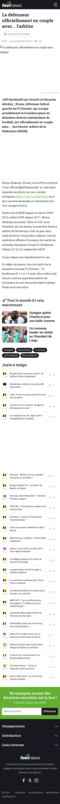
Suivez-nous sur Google (18, 34)
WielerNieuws (52, 792)
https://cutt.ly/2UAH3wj (31, 196)
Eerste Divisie (24, 349)
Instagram (8, 349)
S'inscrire (50, 711)
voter (39, 41)
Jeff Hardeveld (11, 355)
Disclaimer (20, 792)
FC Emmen (40, 349)
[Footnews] (30, 756)
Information (11, 736)
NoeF (4, 41)
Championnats (13, 726)
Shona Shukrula (29, 355)
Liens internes (13, 745)
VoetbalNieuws (35, 792)
